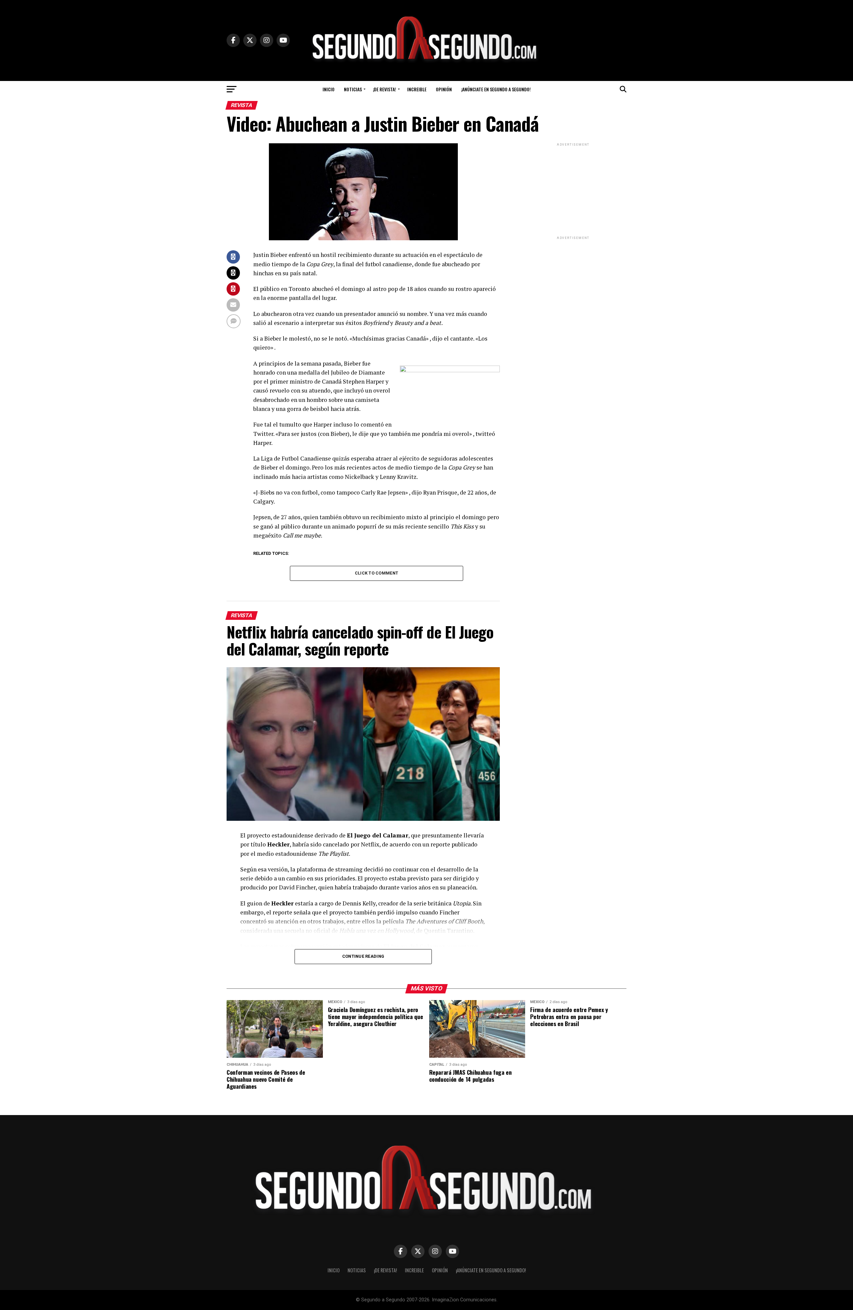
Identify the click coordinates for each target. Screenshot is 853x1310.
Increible (416, 89)
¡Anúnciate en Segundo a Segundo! (496, 89)
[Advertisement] (573, 189)
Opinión (444, 89)
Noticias (353, 89)
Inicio (329, 89)
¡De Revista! (384, 89)
